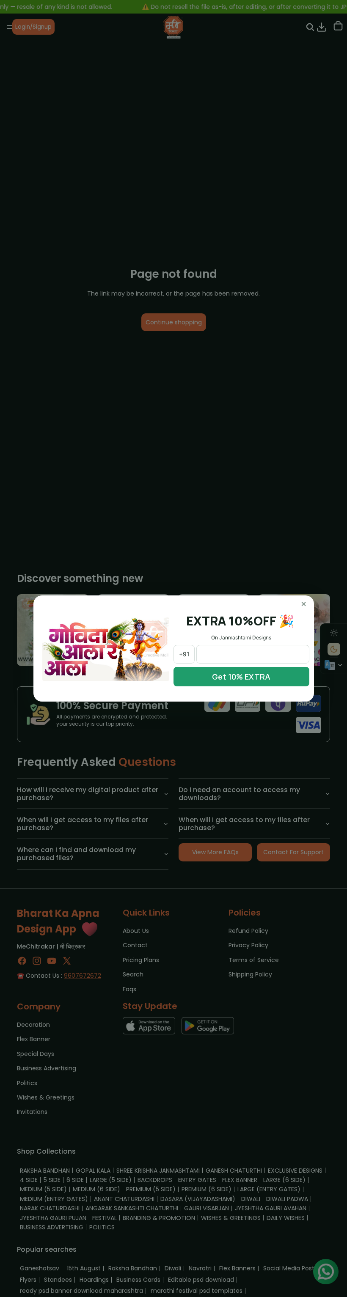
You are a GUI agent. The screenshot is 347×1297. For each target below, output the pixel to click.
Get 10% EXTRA (241, 677)
